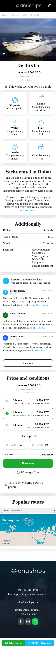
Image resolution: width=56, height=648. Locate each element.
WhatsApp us (15, 643)
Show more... (29, 210)
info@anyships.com (28, 602)
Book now (28, 463)
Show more (28, 363)
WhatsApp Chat (30, 472)
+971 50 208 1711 (28, 590)
